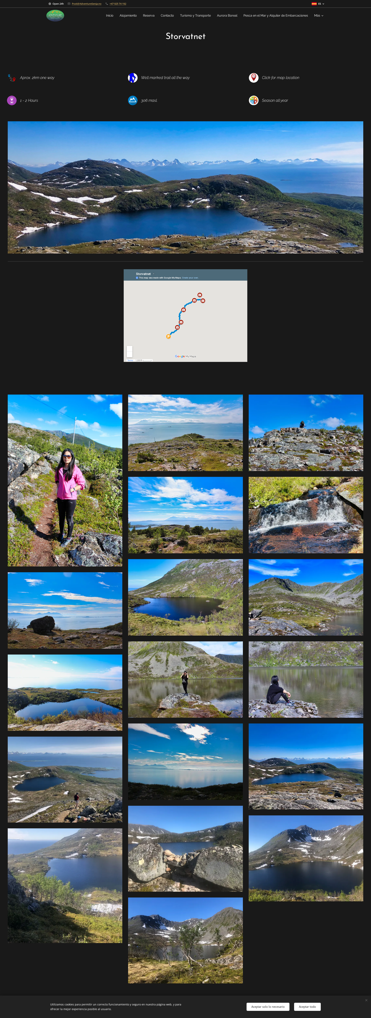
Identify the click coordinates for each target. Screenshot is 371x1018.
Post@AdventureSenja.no (86, 3)
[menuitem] (111, 15)
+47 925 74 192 (118, 3)
